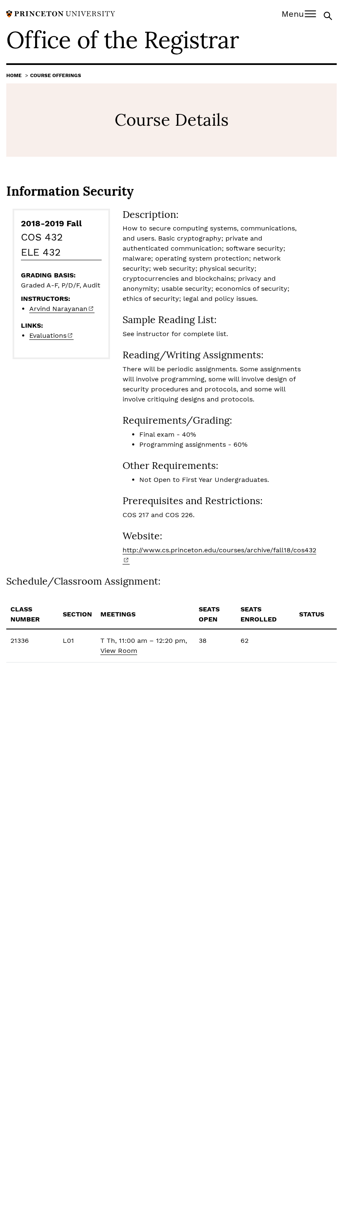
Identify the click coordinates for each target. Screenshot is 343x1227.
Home (14, 75)
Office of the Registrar (122, 39)
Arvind (58, 309)
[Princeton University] (60, 13)
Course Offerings (55, 75)
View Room (118, 651)
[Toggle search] (328, 15)
